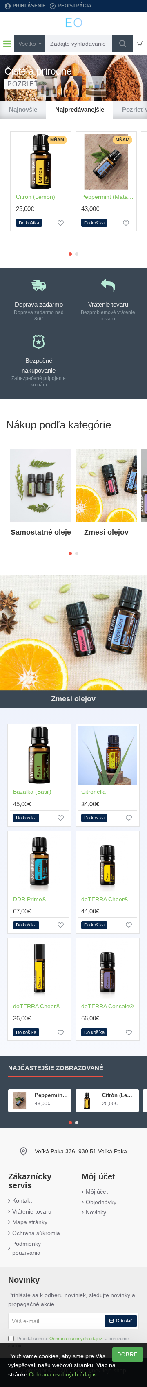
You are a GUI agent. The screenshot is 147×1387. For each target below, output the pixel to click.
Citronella (93, 791)
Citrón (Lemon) (35, 196)
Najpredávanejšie (79, 109)
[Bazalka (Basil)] (39, 755)
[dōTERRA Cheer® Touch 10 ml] (39, 969)
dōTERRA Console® (107, 1006)
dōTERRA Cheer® (104, 899)
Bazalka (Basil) (32, 791)
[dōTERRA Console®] (107, 969)
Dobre (127, 1355)
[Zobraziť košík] (140, 43)
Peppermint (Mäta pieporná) (107, 196)
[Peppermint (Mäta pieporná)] (106, 162)
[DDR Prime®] (39, 862)
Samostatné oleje (41, 532)
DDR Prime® (29, 899)
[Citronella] (107, 755)
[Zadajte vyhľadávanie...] (122, 43)
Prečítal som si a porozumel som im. (68, 1342)
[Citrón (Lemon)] (41, 162)
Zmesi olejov (106, 532)
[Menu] (7, 43)
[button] (29, 223)
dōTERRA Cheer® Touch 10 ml (41, 1006)
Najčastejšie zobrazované (55, 1067)
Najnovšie (23, 109)
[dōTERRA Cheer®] (107, 862)
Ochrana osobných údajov (63, 1374)
